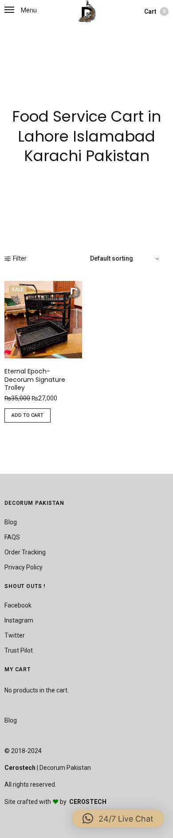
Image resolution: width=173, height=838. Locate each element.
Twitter (14, 635)
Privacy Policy (23, 567)
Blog (10, 522)
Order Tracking (25, 552)
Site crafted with (28, 801)
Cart (154, 11)
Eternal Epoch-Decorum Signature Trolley (34, 379)
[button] (118, 818)
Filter (20, 258)
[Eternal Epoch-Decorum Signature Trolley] (43, 319)
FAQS (12, 537)
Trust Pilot (18, 650)
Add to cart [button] (27, 415)
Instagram (18, 620)
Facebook (17, 605)
